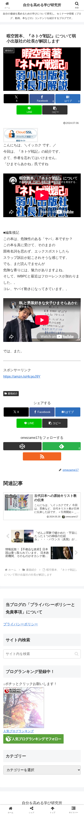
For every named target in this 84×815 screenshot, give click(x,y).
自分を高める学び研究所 (42, 5)
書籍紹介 (13, 393)
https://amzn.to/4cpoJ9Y (21, 376)
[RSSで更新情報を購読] (42, 456)
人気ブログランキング (18, 731)
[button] (54, 110)
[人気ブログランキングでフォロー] (33, 739)
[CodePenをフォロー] (22, 446)
